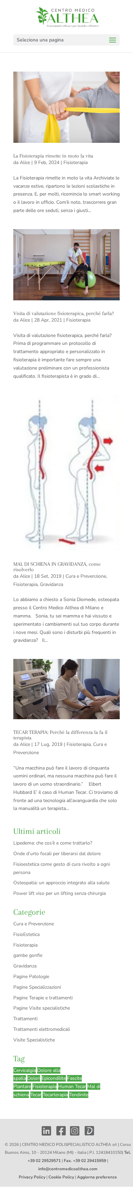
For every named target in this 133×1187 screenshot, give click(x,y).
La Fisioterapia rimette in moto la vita (53, 156)
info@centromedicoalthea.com (68, 1169)
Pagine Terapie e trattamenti (43, 998)
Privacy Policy (32, 1177)
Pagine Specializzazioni (37, 987)
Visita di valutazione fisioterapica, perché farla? (63, 313)
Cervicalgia (24, 1070)
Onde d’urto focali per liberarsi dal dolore (57, 853)
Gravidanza (51, 584)
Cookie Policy (61, 1177)
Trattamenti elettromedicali (41, 1029)
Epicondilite (54, 1078)
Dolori (33, 1078)
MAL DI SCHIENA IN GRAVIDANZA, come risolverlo (57, 567)
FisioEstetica (26, 934)
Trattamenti (25, 1018)
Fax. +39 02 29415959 (85, 1160)
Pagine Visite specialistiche (41, 1008)
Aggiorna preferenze (97, 1177)
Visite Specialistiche (34, 1040)
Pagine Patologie (31, 976)
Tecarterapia (55, 1094)
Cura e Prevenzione (85, 576)
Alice (25, 162)
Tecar (35, 1094)
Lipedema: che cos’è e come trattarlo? (52, 843)
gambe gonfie (27, 955)
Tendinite (78, 1094)
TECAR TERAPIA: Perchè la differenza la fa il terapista (60, 735)
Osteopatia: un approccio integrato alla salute (61, 882)
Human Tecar (72, 1086)
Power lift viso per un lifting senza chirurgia (59, 893)
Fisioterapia (75, 162)
